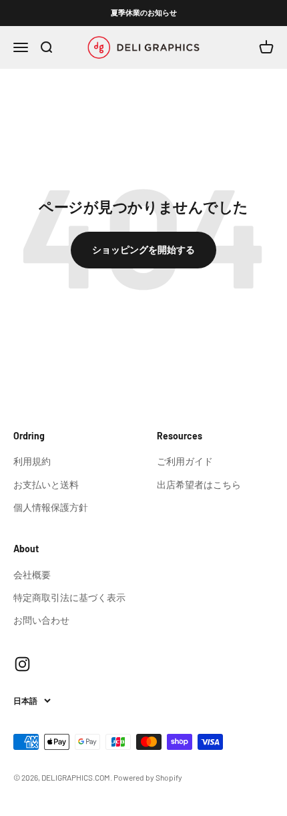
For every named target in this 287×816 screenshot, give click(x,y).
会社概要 (32, 574)
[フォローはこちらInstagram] (22, 664)
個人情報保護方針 (50, 507)
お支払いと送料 (46, 484)
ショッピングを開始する (143, 249)
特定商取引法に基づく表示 (69, 597)
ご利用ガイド (185, 461)
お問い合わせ (41, 620)
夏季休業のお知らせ (144, 12)
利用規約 (32, 461)
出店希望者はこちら (199, 484)
